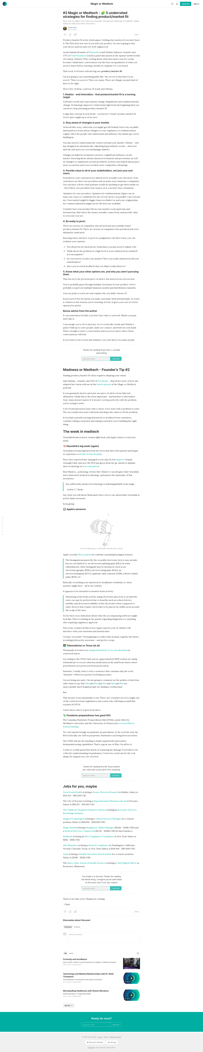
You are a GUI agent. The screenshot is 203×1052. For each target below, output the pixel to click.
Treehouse (103, 381)
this (87, 683)
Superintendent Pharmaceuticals (110, 801)
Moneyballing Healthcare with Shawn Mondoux (86, 991)
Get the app (112, 1042)
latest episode (104, 384)
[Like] (65, 34)
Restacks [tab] (77, 927)
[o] (131, 978)
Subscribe (185, 4)
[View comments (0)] (70, 34)
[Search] (172, 4)
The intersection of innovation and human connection (82, 979)
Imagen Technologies (73, 818)
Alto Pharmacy (70, 845)
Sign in (196, 4)
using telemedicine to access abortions (108, 650)
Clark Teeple (72, 27)
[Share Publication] (177, 4)
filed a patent (84, 554)
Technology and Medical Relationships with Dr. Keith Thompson (88, 975)
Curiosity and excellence (75, 959)
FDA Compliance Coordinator (99, 836)
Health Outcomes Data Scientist (95, 854)
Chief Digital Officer (127, 863)
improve (120, 459)
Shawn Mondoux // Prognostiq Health (77, 994)
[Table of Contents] (2, 526)
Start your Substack (96, 1042)
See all (67, 1005)
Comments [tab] (68, 927)
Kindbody (67, 836)
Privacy (99, 1037)
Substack (91, 1048)
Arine (65, 854)
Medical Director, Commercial (80, 831)
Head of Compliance (99, 845)
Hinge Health (69, 827)
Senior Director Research (105, 792)
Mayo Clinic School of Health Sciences (86, 863)
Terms (106, 1037)
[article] (101, 963)
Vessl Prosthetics (79, 55)
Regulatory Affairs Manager (100, 827)
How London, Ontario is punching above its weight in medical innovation (89, 962)
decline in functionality (90, 454)
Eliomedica (94, 52)
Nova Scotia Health (72, 792)
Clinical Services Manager (108, 818)
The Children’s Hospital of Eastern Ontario (84, 810)
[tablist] (72, 927)
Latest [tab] (71, 953)
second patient (91, 466)
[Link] (60, 95)
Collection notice (115, 1037)
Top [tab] (65, 953)
